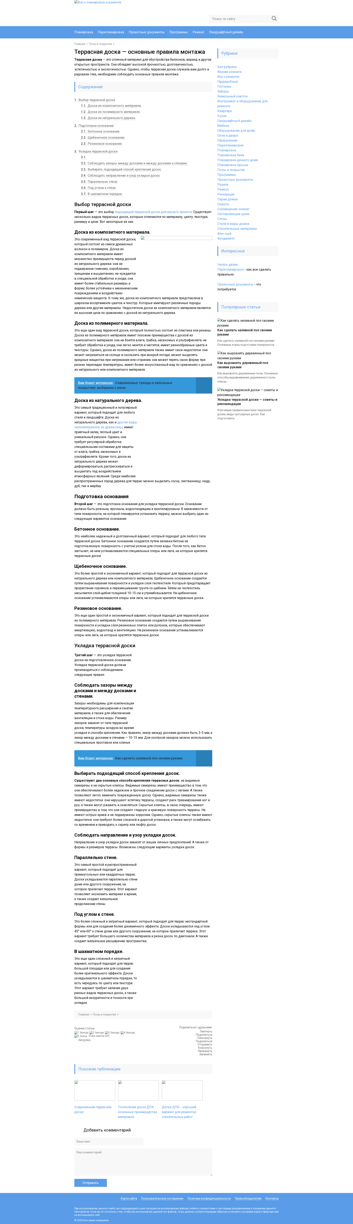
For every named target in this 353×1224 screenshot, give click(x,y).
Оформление (227, 140)
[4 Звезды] (128, 1032)
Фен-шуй (224, 233)
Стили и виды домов (233, 224)
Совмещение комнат (233, 209)
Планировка (83, 32)
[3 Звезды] (113, 1032)
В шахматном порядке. (102, 194)
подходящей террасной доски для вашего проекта (153, 212)
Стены (222, 219)
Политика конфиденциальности (209, 1198)
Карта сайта (129, 1198)
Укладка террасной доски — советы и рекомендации (247, 402)
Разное (222, 184)
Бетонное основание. (100, 131)
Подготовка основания (94, 126)
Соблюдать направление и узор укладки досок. (120, 175)
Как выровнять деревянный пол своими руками (242, 365)
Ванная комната (229, 72)
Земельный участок (232, 96)
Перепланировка (111, 32)
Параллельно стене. (99, 182)
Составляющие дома (233, 214)
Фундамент (226, 238)
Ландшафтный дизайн (226, 32)
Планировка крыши (232, 165)
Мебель (223, 126)
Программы (178, 32)
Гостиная (224, 86)
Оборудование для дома (236, 131)
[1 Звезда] (81, 1032)
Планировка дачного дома (237, 160)
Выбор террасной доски (94, 100)
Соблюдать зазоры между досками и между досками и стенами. (134, 163)
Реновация (225, 194)
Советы (223, 204)
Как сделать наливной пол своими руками (244, 332)
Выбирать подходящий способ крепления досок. (121, 169)
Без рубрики (227, 67)
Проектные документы (147, 32)
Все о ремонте (228, 77)
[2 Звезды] (97, 1032)
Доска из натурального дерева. (108, 118)
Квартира (224, 111)
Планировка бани (230, 155)
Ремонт (198, 32)
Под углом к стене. (98, 188)
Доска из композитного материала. (111, 106)
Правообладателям (248, 1198)
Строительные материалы (237, 229)
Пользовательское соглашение (162, 1198)
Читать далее (227, 264)
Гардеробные (227, 82)
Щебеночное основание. (103, 137)
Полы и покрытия (231, 170)
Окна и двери (227, 135)
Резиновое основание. (101, 144)
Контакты (272, 1198)
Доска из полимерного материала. (110, 112)
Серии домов (227, 199)
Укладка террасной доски (95, 151)
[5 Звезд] (81, 1036)
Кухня (221, 116)
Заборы (223, 91)
